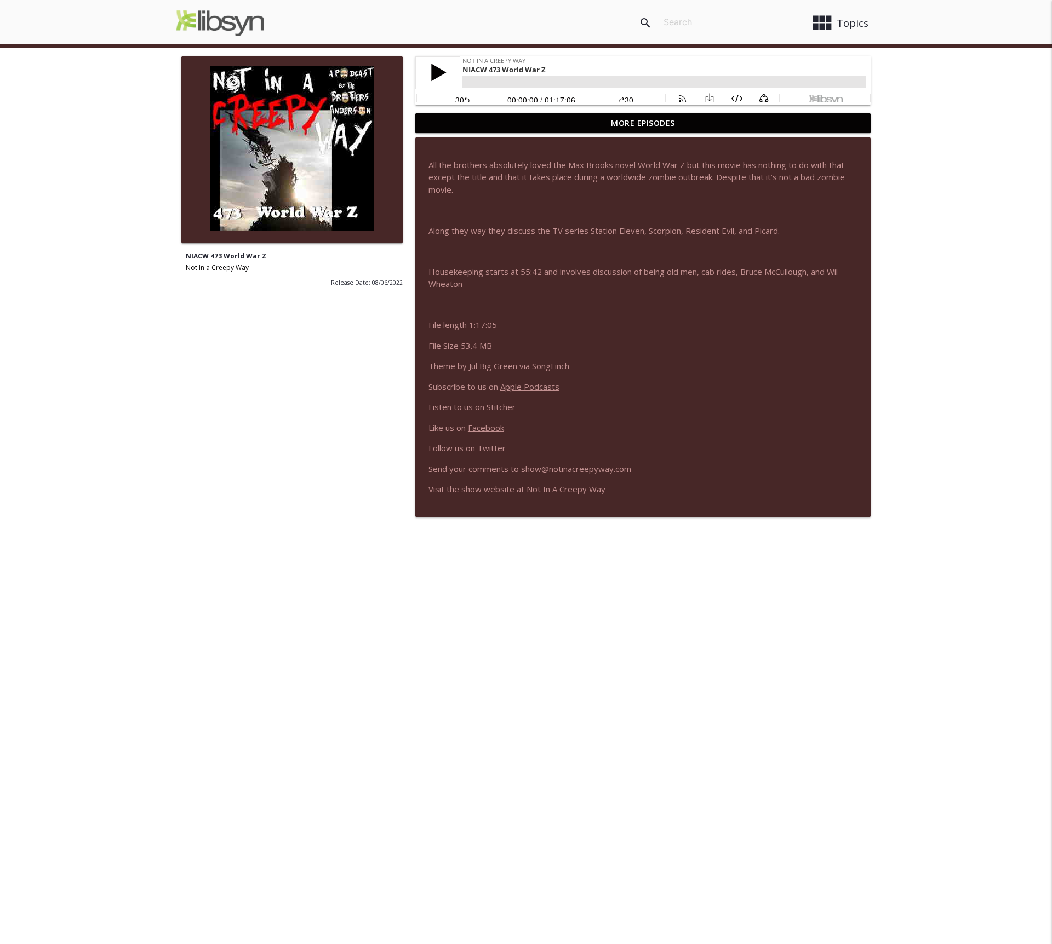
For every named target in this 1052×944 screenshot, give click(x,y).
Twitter (491, 447)
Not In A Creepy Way (566, 488)
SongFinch (550, 365)
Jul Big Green (493, 365)
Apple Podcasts (529, 386)
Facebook (486, 427)
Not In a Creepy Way (217, 267)
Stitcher (501, 406)
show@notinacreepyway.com (576, 468)
